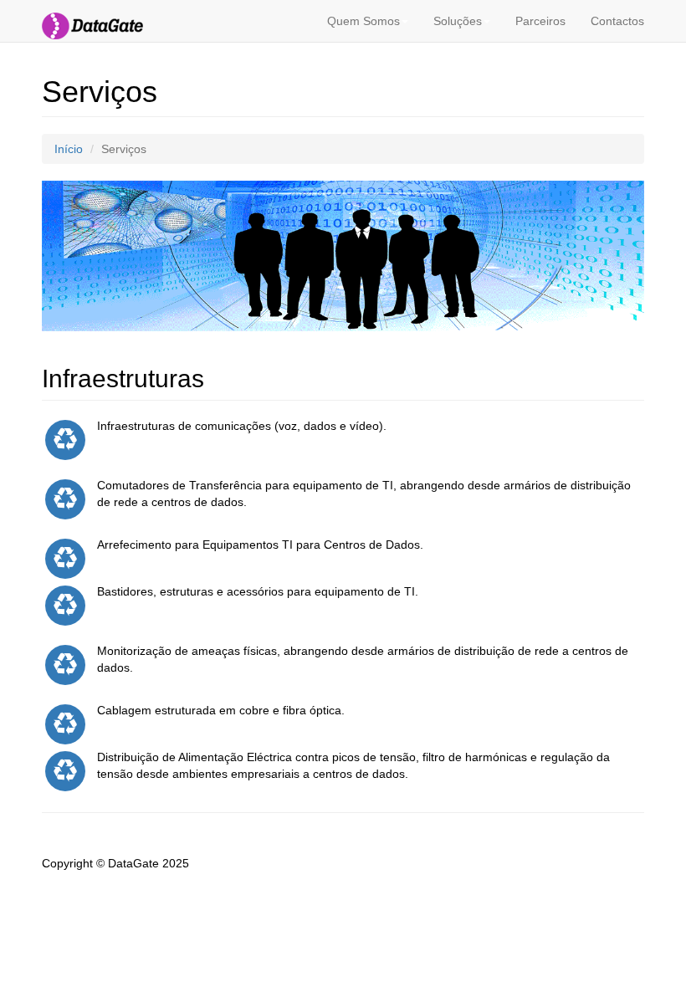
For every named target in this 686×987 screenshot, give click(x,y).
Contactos (617, 21)
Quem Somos (363, 21)
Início (68, 149)
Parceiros (540, 21)
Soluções (457, 21)
